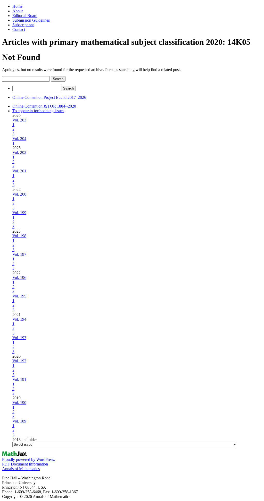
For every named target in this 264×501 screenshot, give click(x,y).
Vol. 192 (19, 361)
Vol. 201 (19, 171)
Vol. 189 (19, 421)
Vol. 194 (19, 319)
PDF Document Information (25, 464)
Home (17, 6)
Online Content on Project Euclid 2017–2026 (49, 97)
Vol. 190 (19, 402)
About (17, 11)
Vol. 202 (19, 152)
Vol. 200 (19, 194)
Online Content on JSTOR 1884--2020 (44, 106)
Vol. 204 (19, 138)
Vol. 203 (19, 120)
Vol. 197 (19, 254)
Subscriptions (23, 25)
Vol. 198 (19, 236)
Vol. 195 (19, 296)
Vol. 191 (19, 379)
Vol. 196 (19, 277)
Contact (18, 29)
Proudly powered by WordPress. (28, 459)
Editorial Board (24, 15)
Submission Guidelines (31, 20)
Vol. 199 (19, 212)
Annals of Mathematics (21, 469)
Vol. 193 (19, 338)
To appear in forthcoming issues (38, 111)
